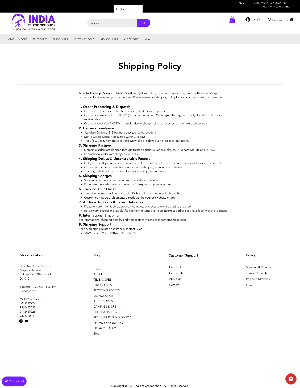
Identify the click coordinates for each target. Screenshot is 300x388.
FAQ (249, 285)
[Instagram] (21, 321)
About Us (175, 279)
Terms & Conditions (258, 273)
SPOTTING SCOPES (106, 290)
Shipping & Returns (258, 267)
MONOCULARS (103, 295)
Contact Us (176, 267)
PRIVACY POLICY (104, 328)
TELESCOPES (102, 279)
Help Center (177, 273)
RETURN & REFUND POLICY (112, 317)
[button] (290, 19)
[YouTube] (26, 321)
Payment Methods (258, 279)
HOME (97, 269)
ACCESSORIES (103, 301)
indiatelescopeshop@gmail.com (165, 219)
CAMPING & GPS (104, 306)
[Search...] (143, 23)
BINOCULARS (102, 285)
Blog (96, 333)
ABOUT (98, 274)
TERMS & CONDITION (108, 322)
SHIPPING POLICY (105, 312)
